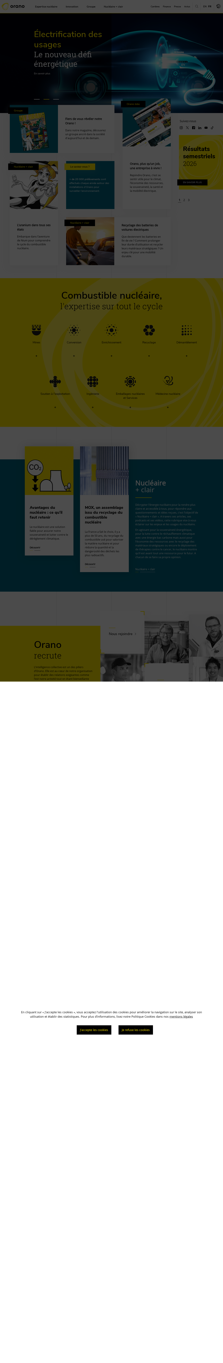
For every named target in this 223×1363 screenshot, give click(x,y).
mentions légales (181, 1016)
